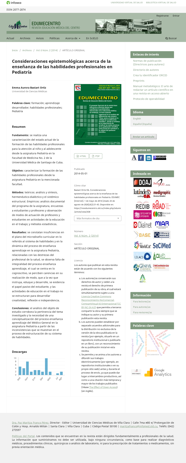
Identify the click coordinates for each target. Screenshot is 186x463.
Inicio (15, 50)
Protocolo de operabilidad (149, 99)
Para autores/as (141, 307)
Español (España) (142, 124)
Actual (10, 38)
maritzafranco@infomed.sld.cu (138, 426)
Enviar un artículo (143, 136)
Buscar (172, 38)
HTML (82, 156)
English (137, 118)
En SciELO (92, 38)
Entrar (176, 15)
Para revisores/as (142, 312)
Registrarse (162, 15)
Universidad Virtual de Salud (127, 2)
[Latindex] (143, 197)
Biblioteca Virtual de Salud (161, 2)
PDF (97, 156)
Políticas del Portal (23, 436)
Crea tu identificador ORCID (150, 75)
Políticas (55, 38)
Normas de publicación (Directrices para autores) (148, 62)
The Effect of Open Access (103, 387)
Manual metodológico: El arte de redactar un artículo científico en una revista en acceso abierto (153, 89)
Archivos (25, 38)
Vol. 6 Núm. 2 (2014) (47, 50)
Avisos (40, 38)
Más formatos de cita (88, 218)
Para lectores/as (142, 301)
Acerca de (71, 38)
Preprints (138, 80)
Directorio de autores (146, 70)
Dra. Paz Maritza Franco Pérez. (30, 422)
